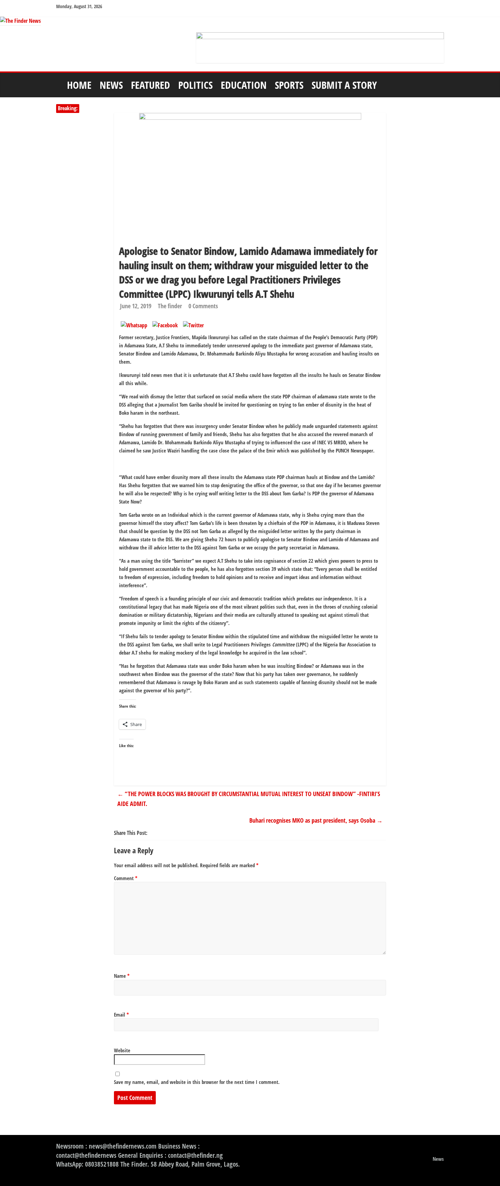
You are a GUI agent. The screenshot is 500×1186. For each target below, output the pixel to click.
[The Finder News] (250, 21)
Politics (195, 85)
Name (122, 975)
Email (121, 1014)
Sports (289, 85)
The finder (170, 306)
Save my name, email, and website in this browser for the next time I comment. (197, 1081)
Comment (125, 878)
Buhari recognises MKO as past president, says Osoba (316, 820)
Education (244, 85)
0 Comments (203, 306)
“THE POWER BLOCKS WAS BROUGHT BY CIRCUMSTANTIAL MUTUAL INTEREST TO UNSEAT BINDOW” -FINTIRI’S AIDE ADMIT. (248, 799)
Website (122, 1050)
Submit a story (344, 85)
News (111, 85)
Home (79, 85)
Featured (150, 85)
